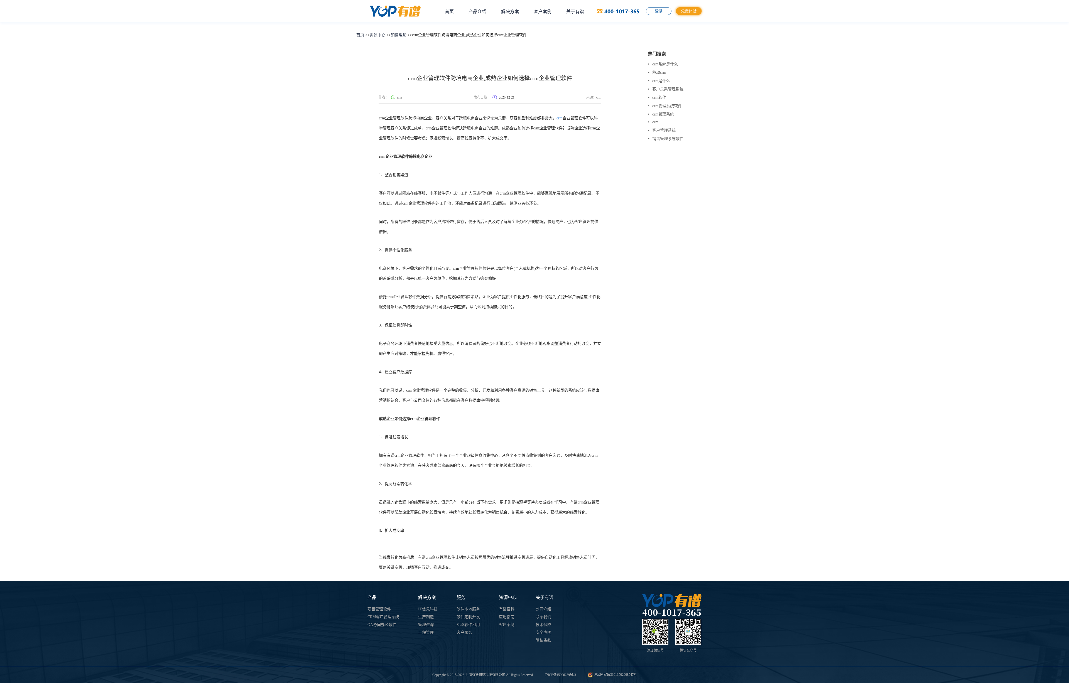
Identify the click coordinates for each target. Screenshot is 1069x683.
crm (559, 118)
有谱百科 (506, 609)
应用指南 (506, 617)
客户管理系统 (662, 130)
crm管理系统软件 (665, 106)
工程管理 (426, 632)
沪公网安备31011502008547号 (615, 675)
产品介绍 (477, 11)
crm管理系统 (661, 114)
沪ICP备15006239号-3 (560, 675)
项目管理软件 (379, 609)
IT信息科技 (428, 609)
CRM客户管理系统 (383, 617)
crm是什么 (659, 81)
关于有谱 (575, 11)
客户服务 (464, 632)
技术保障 (543, 625)
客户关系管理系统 (665, 89)
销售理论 (398, 35)
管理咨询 (426, 625)
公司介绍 (543, 609)
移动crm (657, 72)
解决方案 (510, 11)
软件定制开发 (468, 617)
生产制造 (426, 617)
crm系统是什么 (663, 64)
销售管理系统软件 (665, 139)
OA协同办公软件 (381, 625)
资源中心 (377, 35)
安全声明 (543, 632)
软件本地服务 (468, 609)
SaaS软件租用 (468, 625)
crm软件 (657, 97)
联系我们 (543, 617)
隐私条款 (543, 640)
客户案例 (542, 11)
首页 (449, 11)
